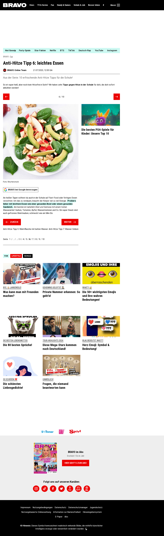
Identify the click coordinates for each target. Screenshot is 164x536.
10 (43, 239)
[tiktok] (44, 488)
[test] (70, 488)
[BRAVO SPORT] (75, 431)
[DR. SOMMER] (47, 431)
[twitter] (61, 488)
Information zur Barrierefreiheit (67, 512)
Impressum (25, 507)
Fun (52, 5)
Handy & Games (64, 5)
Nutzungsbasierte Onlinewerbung (36, 512)
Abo (66, 516)
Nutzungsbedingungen (43, 507)
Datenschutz (60, 507)
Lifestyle (16, 256)
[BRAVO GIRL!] (61, 431)
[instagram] (36, 488)
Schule (27, 256)
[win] (87, 488)
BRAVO (6, 56)
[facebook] (53, 488)
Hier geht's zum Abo (76, 463)
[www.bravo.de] (14, 5)
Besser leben (94, 5)
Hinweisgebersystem (92, 512)
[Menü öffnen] (118, 5)
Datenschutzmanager (78, 507)
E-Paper (58, 516)
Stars (31, 5)
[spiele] (78, 488)
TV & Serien (42, 5)
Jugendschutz (96, 507)
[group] (60, 50)
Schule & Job (79, 5)
